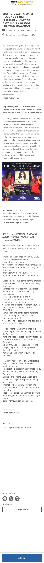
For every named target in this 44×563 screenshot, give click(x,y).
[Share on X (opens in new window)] (11, 498)
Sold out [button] (22, 557)
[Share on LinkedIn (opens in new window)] (17, 498)
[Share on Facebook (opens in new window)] (4, 498)
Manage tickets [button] (22, 509)
